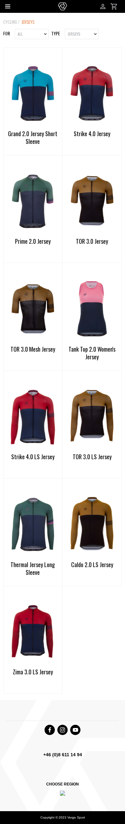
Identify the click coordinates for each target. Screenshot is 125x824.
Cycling (10, 22)
